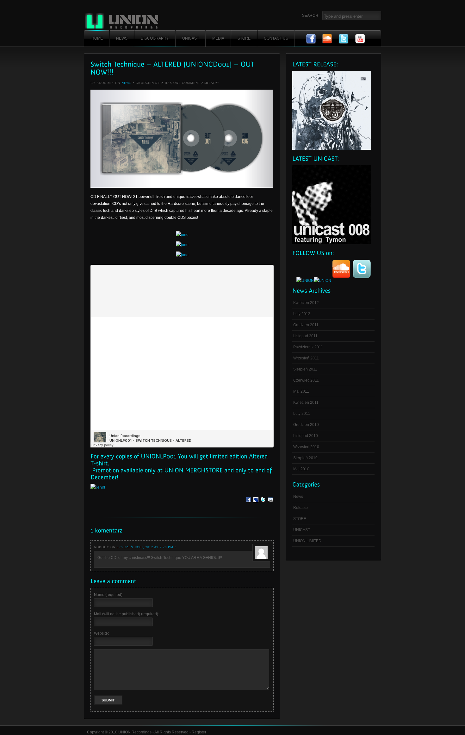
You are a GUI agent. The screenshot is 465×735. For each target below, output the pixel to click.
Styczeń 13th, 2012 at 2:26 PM (145, 547)
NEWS (121, 38)
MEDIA (218, 38)
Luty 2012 (301, 314)
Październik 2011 (308, 347)
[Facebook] (248, 504)
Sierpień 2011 (305, 369)
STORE (244, 38)
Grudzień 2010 (306, 424)
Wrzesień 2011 (306, 358)
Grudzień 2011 (306, 325)
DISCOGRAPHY (155, 38)
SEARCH (310, 15)
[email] (270, 504)
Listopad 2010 (305, 436)
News (126, 83)
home (97, 38)
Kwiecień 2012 (306, 303)
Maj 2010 (301, 469)
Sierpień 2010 (305, 458)
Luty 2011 (301, 413)
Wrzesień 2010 (306, 447)
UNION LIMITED (307, 541)
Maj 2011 (301, 391)
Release (300, 507)
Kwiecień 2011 (306, 402)
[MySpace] (255, 504)
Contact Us (276, 38)
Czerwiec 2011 (306, 380)
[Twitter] (263, 504)
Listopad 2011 (305, 336)
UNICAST (190, 38)
